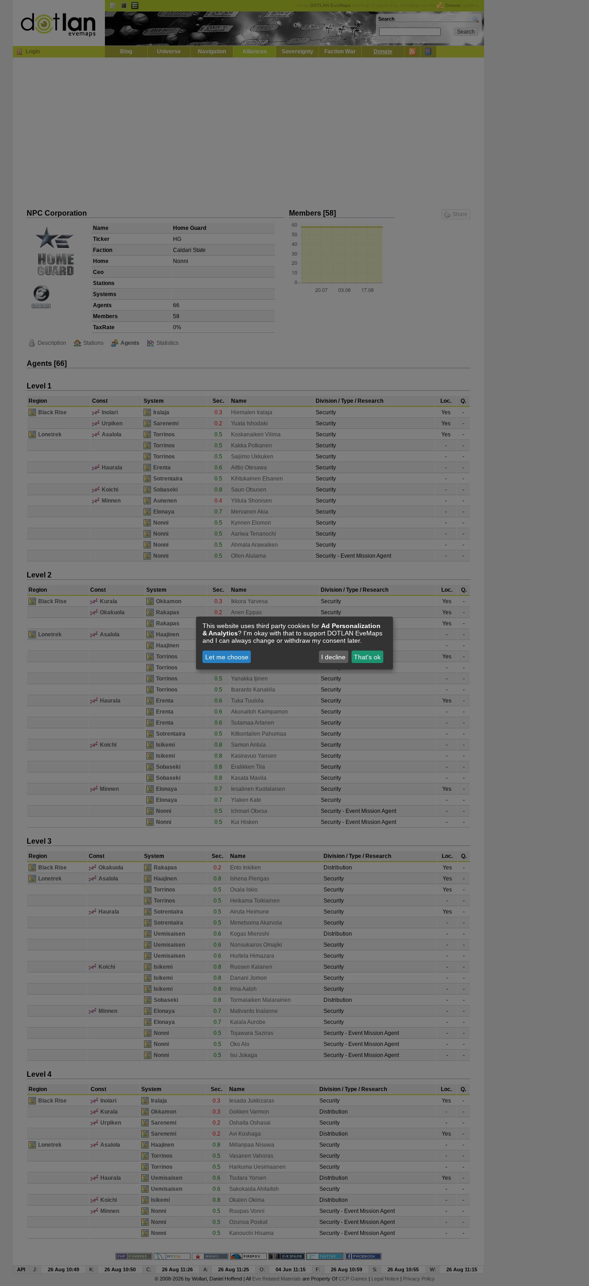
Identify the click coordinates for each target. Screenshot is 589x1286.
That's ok (367, 657)
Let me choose (226, 657)
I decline (333, 657)
